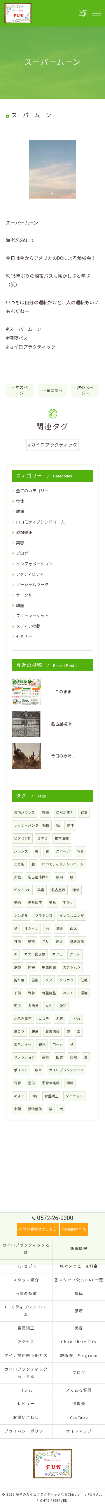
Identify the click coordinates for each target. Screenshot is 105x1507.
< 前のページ (20, 390)
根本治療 (62, 838)
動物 (31, 941)
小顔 (17, 1109)
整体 (20, 501)
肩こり (19, 1032)
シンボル (21, 916)
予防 (52, 903)
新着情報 (53, 1032)
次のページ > (85, 390)
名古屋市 (58, 890)
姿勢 (45, 1057)
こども (19, 864)
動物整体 (35, 1109)
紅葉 (84, 813)
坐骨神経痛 (51, 1083)
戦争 (31, 993)
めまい (19, 1096)
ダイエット (74, 1096)
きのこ (42, 838)
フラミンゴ (43, 916)
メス (49, 980)
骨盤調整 (49, 993)
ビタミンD (22, 838)
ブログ (22, 553)
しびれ (75, 1019)
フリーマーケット (32, 615)
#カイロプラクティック (52, 445)
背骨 (17, 1083)
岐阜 (38, 1070)
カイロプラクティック (66, 1070)
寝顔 (45, 813)
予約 (17, 903)
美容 (20, 542)
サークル (24, 595)
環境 (84, 993)
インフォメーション (34, 564)
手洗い (68, 903)
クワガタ (67, 980)
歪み (31, 1083)
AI (15, 954)
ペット (68, 993)
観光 (42, 1044)
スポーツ (63, 851)
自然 (73, 1057)
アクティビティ (30, 574)
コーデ (57, 1044)
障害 (31, 967)
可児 (17, 1006)
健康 (59, 929)
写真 (80, 851)
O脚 (35, 1096)
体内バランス (24, 813)
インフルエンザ (72, 916)
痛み (59, 941)
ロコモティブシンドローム (40, 522)
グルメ (75, 954)
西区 (73, 929)
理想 (75, 890)
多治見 (33, 1006)
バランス (21, 851)
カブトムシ (71, 967)
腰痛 (20, 511)
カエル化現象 (34, 954)
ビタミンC (22, 890)
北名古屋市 (23, 1019)
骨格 (17, 941)
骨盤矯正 (52, 1096)
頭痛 (70, 1083)
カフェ (57, 954)
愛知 (63, 1006)
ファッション (24, 1057)
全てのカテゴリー (32, 491)
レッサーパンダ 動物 (31, 825)
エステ (43, 1019)
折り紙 (19, 980)
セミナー (24, 637)
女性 (49, 1006)
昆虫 (35, 980)
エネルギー (23, 1044)
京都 (17, 967)
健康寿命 (77, 941)
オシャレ (31, 929)
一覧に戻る (52, 390)
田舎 (59, 1057)
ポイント (21, 1070)
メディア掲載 (28, 626)
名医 (59, 1019)
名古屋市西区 (38, 877)
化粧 (84, 980)
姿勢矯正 (24, 532)
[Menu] (96, 12)
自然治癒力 (65, 813)
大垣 (17, 877)
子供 (17, 993)
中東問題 (49, 967)
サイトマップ (79, 1431)
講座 (20, 605)
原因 (59, 877)
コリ (45, 941)
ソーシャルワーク (32, 584)
